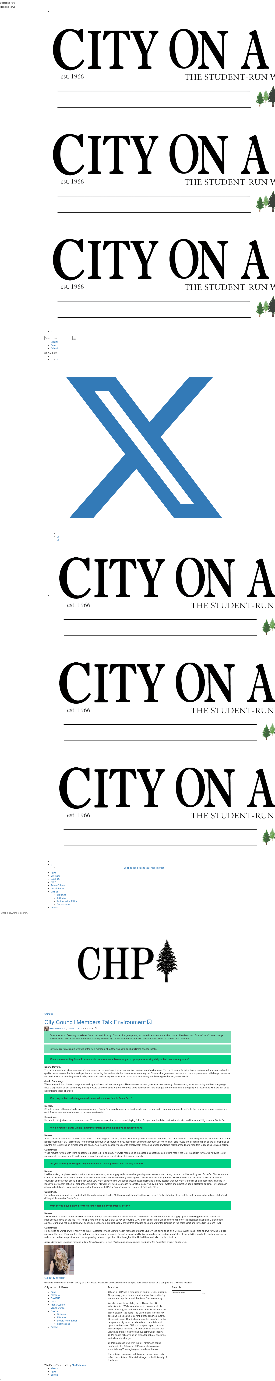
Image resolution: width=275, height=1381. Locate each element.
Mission (54, 341)
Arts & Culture (58, 885)
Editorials (61, 897)
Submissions (63, 904)
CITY (53, 882)
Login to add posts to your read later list (144, 867)
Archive (54, 907)
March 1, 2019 (75, 1028)
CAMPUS (55, 878)
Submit (54, 348)
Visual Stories (57, 888)
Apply (53, 345)
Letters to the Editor (67, 901)
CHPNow (55, 875)
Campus (48, 1013)
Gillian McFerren (57, 1028)
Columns (61, 894)
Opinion (55, 891)
